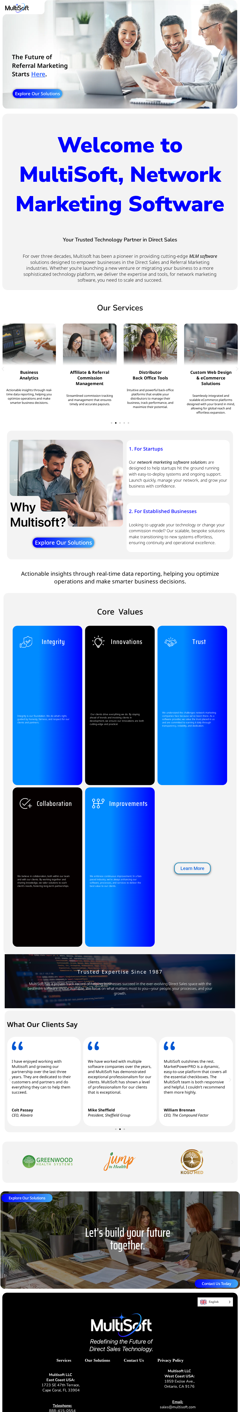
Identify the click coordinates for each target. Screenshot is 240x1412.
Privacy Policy (171, 1360)
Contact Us (134, 1360)
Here (38, 74)
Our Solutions (97, 1360)
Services (63, 1360)
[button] (206, 8)
